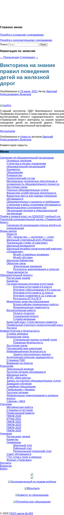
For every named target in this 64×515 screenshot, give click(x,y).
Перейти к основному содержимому (22, 34)
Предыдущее (10, 57)
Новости (25, 136)
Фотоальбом (7, 131)
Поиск (3, 44)
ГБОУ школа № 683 (21, 513)
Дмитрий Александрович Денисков (28, 93)
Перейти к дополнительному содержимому (26, 40)
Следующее (29, 57)
